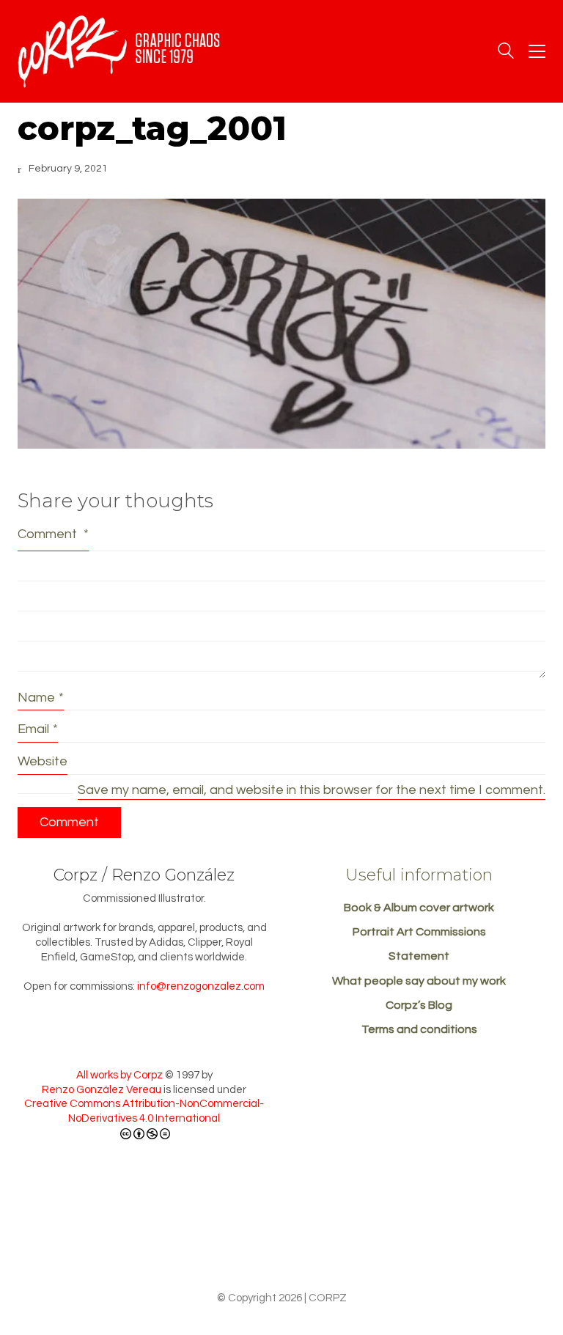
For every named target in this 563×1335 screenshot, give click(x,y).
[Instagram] (334, 1241)
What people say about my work (419, 981)
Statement (419, 956)
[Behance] (225, 1241)
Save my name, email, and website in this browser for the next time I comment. (311, 790)
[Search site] (506, 53)
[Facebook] (280, 1241)
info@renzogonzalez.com (201, 986)
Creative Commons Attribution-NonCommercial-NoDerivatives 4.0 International (144, 1111)
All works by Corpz (119, 1075)
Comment (53, 534)
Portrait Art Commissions (419, 932)
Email (38, 729)
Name (41, 698)
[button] (537, 51)
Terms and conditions (419, 1029)
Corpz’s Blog (419, 1005)
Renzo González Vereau (101, 1089)
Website (42, 761)
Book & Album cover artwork (419, 907)
